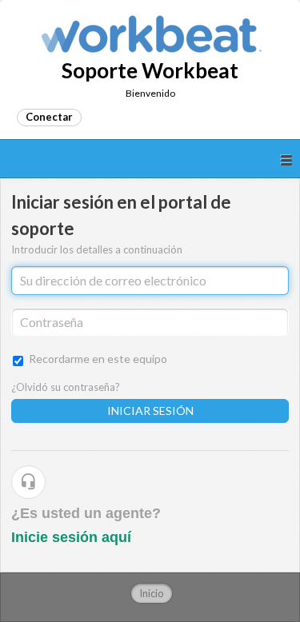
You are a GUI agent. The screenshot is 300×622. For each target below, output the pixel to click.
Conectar (49, 116)
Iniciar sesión (150, 410)
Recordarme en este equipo (98, 358)
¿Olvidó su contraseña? (65, 387)
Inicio (151, 593)
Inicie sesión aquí (71, 537)
